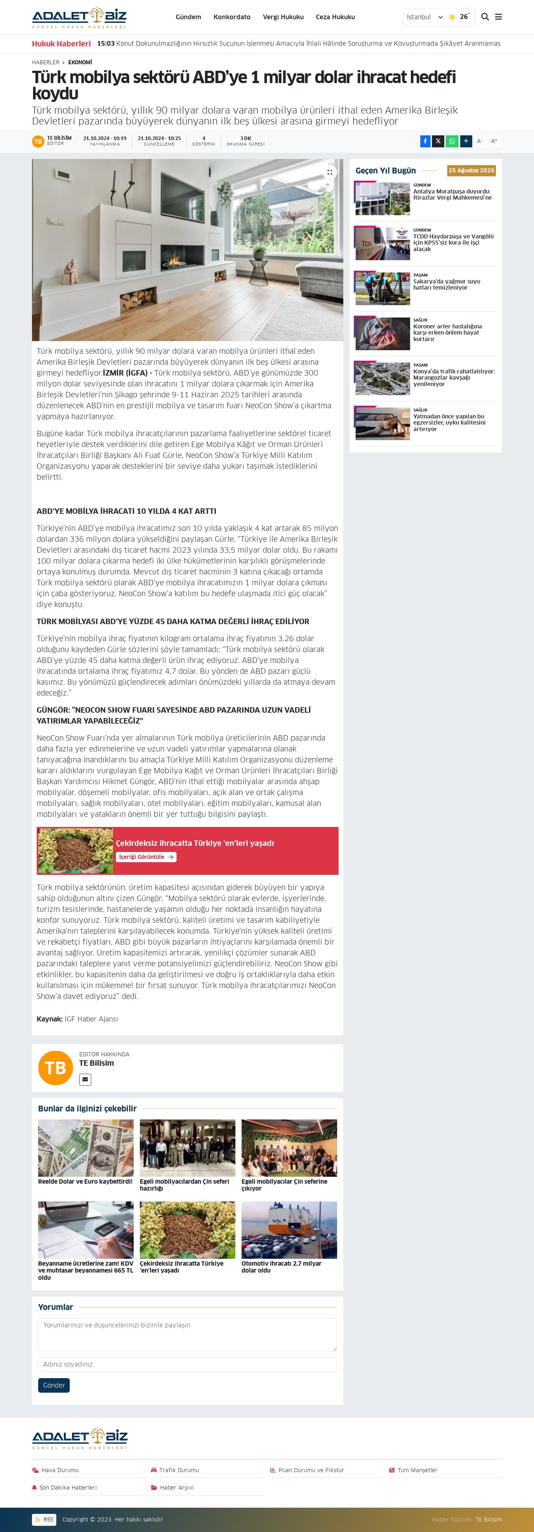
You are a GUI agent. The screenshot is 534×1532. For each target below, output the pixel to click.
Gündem (188, 17)
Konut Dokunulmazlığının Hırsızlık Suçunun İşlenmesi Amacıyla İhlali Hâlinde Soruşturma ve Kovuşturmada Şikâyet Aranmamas (299, 44)
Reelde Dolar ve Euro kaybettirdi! (85, 1181)
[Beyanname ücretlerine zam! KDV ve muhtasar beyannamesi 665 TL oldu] (86, 1230)
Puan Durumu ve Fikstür (311, 1470)
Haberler (45, 62)
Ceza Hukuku (335, 17)
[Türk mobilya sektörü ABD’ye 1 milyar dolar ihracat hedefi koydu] (187, 250)
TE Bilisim (96, 1063)
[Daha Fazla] (466, 141)
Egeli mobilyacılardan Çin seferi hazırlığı (184, 1185)
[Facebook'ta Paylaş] (425, 141)
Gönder (54, 1385)
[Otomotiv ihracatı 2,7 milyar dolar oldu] (289, 1230)
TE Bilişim (489, 1519)
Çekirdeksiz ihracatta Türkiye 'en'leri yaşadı (181, 1267)
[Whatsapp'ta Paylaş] (452, 141)
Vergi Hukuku (283, 17)
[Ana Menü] (495, 17)
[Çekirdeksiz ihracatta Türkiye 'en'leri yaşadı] (187, 1230)
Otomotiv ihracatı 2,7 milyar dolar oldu (281, 1267)
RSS (47, 1519)
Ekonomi (80, 62)
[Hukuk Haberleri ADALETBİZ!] (79, 17)
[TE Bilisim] (55, 1068)
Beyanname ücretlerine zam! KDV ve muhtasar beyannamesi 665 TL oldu (85, 1270)
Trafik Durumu (179, 1470)
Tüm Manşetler (418, 1470)
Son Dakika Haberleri (68, 1487)
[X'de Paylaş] (438, 141)
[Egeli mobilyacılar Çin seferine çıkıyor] (289, 1148)
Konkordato (232, 17)
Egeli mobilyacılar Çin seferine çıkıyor (284, 1185)
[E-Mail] (85, 1080)
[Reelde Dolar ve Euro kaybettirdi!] (86, 1148)
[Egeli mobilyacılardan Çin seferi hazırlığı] (187, 1148)
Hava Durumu (60, 1470)
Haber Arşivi (177, 1487)
